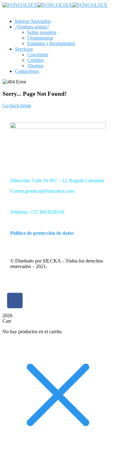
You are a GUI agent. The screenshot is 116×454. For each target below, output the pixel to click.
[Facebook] (15, 300)
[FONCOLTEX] (19, 5)
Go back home (16, 105)
